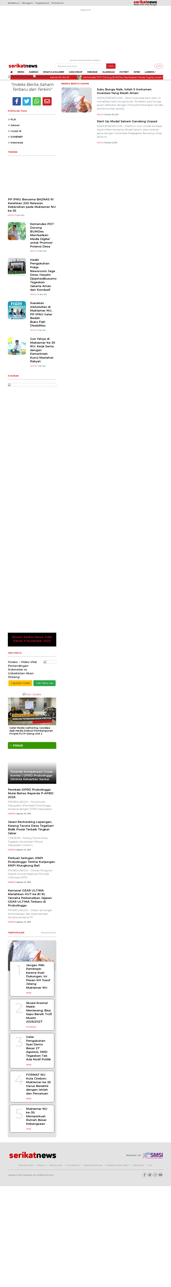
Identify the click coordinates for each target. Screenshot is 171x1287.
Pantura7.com (58, 3)
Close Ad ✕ (85, 10)
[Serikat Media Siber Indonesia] (153, 974)
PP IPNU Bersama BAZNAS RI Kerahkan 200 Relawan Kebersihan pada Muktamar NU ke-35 (32, 205)
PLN (12, 119)
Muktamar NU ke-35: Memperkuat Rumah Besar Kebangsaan (36, 935)
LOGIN (159, 66)
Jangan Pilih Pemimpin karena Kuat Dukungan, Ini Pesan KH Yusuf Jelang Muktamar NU (38, 795)
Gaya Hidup (75, 72)
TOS (150, 984)
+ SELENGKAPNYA (47, 751)
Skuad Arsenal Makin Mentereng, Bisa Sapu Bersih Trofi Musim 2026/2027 (39, 831)
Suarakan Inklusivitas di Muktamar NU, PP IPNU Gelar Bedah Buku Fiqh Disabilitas (41, 314)
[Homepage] (11, 72)
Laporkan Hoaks (20, 501)
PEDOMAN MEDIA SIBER (117, 984)
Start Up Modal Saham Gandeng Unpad (127, 121)
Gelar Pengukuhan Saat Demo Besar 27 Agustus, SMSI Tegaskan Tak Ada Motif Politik (38, 867)
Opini (137, 72)
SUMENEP (15, 136)
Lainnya (149, 72)
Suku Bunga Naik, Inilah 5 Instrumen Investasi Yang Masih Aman (124, 91)
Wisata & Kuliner (53, 72)
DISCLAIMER (138, 984)
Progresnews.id (42, 3)
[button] (11, 424)
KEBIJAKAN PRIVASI (92, 984)
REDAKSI (41, 984)
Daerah (33, 72)
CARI (110, 66)
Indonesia (15, 142)
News (21, 72)
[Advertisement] (85, 35)
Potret (124, 72)
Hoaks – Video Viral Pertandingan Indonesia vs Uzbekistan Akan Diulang (22, 488)
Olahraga (108, 72)
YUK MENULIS (72, 984)
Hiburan (92, 72)
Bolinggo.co (27, 3)
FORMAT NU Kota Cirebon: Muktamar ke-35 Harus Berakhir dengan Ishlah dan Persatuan (38, 902)
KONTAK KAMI (55, 984)
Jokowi (13, 125)
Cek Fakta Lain (44, 501)
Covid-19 (14, 131)
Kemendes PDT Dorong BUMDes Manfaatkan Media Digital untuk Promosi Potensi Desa (42, 235)
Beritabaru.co (14, 3)
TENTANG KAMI (25, 984)
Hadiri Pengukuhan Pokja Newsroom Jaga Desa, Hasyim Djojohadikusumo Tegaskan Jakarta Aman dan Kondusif (43, 274)
